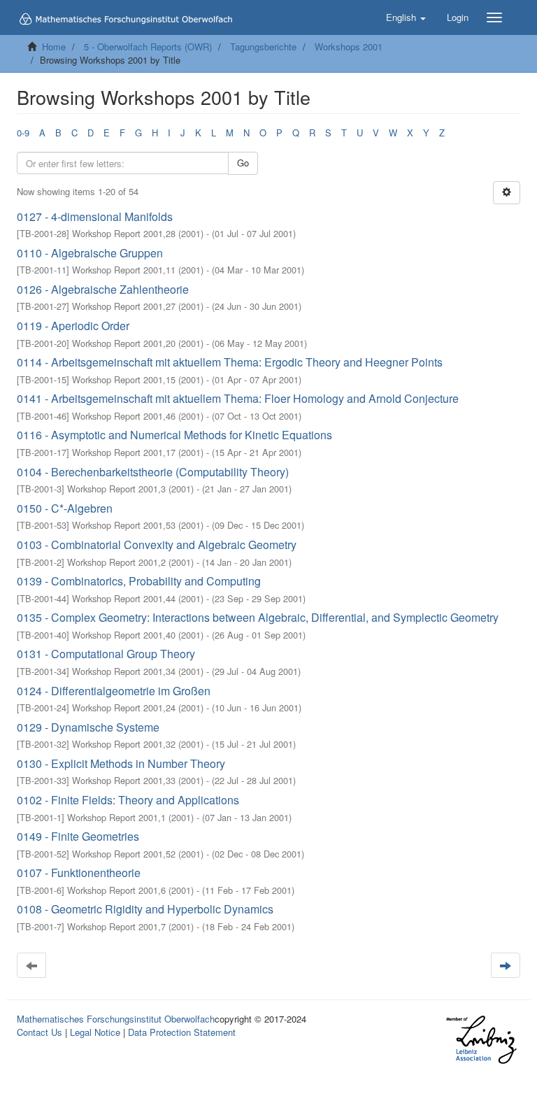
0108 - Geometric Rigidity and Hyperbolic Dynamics (145, 909)
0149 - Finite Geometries (78, 836)
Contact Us (39, 1032)
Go (243, 162)
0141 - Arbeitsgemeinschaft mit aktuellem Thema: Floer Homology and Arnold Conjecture (238, 398)
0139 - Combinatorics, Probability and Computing (139, 581)
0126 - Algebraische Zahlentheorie (103, 289)
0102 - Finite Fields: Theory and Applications (128, 800)
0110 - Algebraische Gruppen (90, 253)
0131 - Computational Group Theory (106, 654)
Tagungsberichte (263, 46)
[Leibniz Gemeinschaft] (480, 1039)
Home (54, 46)
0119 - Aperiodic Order (73, 326)
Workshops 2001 (348, 46)
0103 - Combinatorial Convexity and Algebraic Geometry (156, 544)
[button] (405, 17)
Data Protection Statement (182, 1032)
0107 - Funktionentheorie (79, 872)
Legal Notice (95, 1032)
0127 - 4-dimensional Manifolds (95, 216)
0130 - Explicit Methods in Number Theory (121, 763)
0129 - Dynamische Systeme (88, 727)
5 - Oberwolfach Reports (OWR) (148, 46)
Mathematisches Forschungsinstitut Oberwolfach (116, 1018)
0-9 (23, 132)
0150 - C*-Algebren (65, 508)
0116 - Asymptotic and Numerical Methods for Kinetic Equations (174, 435)
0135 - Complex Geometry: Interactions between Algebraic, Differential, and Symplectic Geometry (258, 617)
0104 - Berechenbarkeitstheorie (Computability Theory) (153, 472)
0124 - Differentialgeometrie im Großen (113, 691)
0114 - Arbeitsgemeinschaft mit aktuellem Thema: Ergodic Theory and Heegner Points (230, 362)
